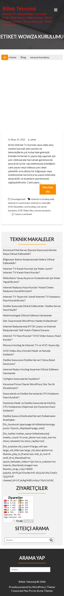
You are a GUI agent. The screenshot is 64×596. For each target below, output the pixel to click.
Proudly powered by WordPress (27, 586)
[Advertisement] (32, 94)
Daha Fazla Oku (48, 189)
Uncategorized (18, 199)
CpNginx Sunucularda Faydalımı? (21, 378)
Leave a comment (23, 214)
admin (33, 139)
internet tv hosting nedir (42, 199)
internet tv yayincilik (40, 203)
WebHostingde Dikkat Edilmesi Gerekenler (27, 315)
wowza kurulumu (42, 210)
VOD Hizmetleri (15, 206)
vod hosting (29, 206)
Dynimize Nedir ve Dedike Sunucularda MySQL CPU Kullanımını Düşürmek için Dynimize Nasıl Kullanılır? (29, 406)
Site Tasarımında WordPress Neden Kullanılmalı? (30, 320)
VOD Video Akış (25, 210)
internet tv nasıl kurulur (19, 203)
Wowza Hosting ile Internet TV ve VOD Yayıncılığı (31, 345)
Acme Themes (45, 590)
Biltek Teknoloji (19, 8)
